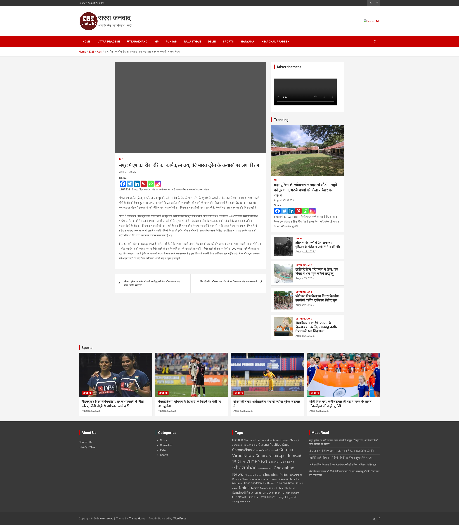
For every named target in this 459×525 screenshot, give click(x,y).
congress (237, 445)
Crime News (257, 461)
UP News (239, 497)
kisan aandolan (253, 483)
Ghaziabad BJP (265, 469)
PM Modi (289, 488)
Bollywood (263, 440)
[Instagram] (158, 184)
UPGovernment (291, 492)
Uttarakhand (137, 41)
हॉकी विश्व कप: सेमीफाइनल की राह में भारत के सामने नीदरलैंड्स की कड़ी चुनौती (340, 403)
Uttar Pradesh (109, 41)
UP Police (253, 497)
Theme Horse (137, 518)
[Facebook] (123, 184)
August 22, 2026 (304, 278)
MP (157, 41)
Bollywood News (279, 440)
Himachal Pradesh (275, 41)
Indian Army (237, 483)
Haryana (247, 41)
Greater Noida (285, 479)
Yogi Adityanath (288, 497)
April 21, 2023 (127, 172)
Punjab (171, 41)
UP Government (272, 492)
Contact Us (85, 442)
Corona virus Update (273, 455)
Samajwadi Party (242, 492)
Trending (281, 120)
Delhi (212, 41)
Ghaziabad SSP (257, 479)
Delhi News (287, 461)
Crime (241, 461)
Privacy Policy (87, 447)
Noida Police (276, 488)
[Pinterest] (144, 184)
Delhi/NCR (274, 462)
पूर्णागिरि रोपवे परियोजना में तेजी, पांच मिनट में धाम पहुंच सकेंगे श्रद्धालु (316, 271)
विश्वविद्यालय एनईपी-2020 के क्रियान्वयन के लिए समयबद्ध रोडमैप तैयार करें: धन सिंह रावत (316, 327)
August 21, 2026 (242, 410)
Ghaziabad (166, 445)
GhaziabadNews (253, 475)
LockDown (268, 483)
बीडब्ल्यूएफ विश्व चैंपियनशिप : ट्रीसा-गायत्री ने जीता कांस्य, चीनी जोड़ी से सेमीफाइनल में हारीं (113, 403)
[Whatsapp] (151, 184)
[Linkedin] (137, 184)
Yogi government (241, 501)
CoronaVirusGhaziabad (265, 450)
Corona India (250, 445)
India (163, 450)
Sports (228, 41)
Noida (163, 440)
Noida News (259, 488)
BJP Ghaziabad (247, 440)
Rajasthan (192, 41)
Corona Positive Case (274, 444)
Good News (271, 479)
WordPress (179, 518)
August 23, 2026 (283, 200)
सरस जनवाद (114, 18)
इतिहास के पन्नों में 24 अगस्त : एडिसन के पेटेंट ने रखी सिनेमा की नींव (317, 245)
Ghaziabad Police (275, 475)
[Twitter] (130, 184)
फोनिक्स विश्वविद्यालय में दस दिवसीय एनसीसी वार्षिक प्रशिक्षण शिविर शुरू (317, 298)
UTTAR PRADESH (268, 497)
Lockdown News (285, 483)
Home (86, 41)
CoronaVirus (242, 450)
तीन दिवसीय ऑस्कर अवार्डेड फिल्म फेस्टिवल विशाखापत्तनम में (228, 281)
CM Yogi (294, 440)
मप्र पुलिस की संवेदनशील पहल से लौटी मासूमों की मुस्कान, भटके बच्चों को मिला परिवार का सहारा (305, 190)
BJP (234, 440)
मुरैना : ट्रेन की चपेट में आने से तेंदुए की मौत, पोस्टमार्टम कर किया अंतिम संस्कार (152, 283)
